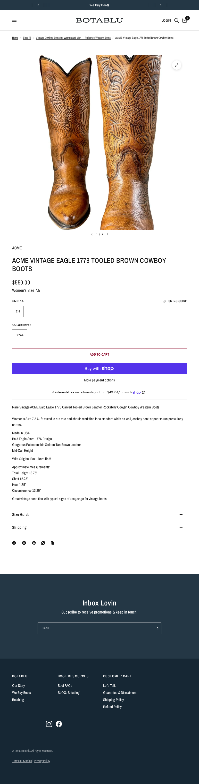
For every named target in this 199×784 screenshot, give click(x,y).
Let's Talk (109, 685)
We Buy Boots (99, 5)
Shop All (27, 38)
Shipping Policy (113, 699)
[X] (25, 543)
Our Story (18, 685)
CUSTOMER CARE (117, 676)
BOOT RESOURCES (73, 676)
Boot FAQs (65, 685)
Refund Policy (112, 706)
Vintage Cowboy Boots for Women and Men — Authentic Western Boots (73, 38)
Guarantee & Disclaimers (119, 692)
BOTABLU (20, 676)
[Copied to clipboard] (53, 543)
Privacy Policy (42, 761)
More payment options (99, 380)
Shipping (19, 527)
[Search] (177, 20)
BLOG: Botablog (69, 692)
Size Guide (20, 514)
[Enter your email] (156, 628)
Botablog (18, 699)
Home (15, 38)
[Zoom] (176, 65)
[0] (184, 20)
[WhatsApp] (44, 543)
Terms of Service (22, 761)
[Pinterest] (35, 543)
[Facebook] (15, 543)
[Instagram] (49, 724)
